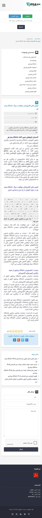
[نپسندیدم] (13, 331)
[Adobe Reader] (35, 475)
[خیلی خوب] (19, 331)
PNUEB (15, 509)
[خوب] (16, 331)
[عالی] (21, 331)
